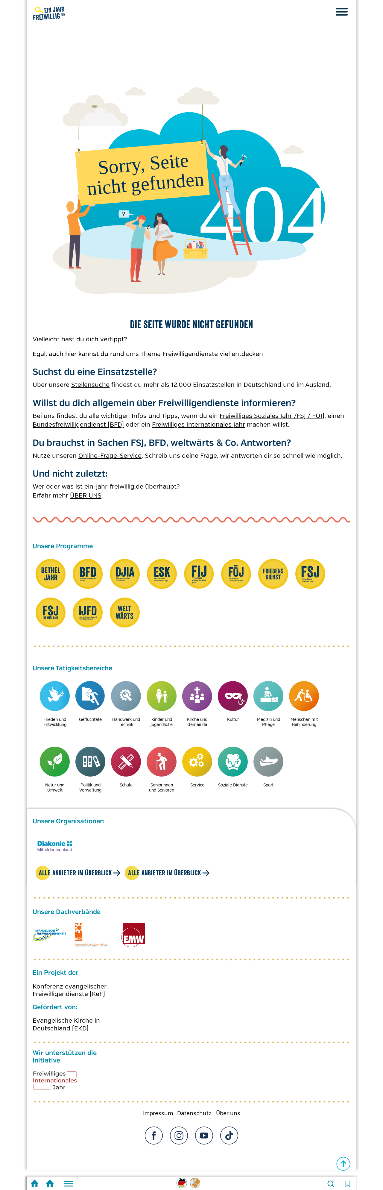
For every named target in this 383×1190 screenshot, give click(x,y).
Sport (268, 785)
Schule (126, 785)
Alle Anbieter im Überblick (75, 872)
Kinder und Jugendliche (162, 722)
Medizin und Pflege (268, 722)
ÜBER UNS (85, 495)
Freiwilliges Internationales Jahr (198, 424)
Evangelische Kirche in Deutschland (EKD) (66, 1024)
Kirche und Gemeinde (197, 722)
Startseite (34, 1184)
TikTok (229, 1135)
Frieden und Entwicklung (54, 722)
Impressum (158, 1113)
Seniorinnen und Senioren (161, 787)
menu (342, 12)
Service (197, 785)
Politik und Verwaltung (90, 787)
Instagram (179, 1135)
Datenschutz (194, 1113)
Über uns (228, 1113)
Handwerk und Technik (126, 722)
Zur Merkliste (347, 1184)
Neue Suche (330, 1184)
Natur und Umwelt (54, 787)
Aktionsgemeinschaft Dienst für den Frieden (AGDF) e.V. (91, 935)
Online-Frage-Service (110, 456)
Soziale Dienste (233, 785)
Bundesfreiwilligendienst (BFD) (78, 424)
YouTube (204, 1135)
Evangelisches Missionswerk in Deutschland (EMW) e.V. (133, 935)
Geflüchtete (90, 719)
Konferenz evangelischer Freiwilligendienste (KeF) (70, 990)
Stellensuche (90, 385)
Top (343, 1164)
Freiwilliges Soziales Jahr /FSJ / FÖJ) (272, 416)
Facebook (154, 1135)
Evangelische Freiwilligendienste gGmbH (49, 935)
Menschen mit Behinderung (304, 722)
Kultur (233, 719)
